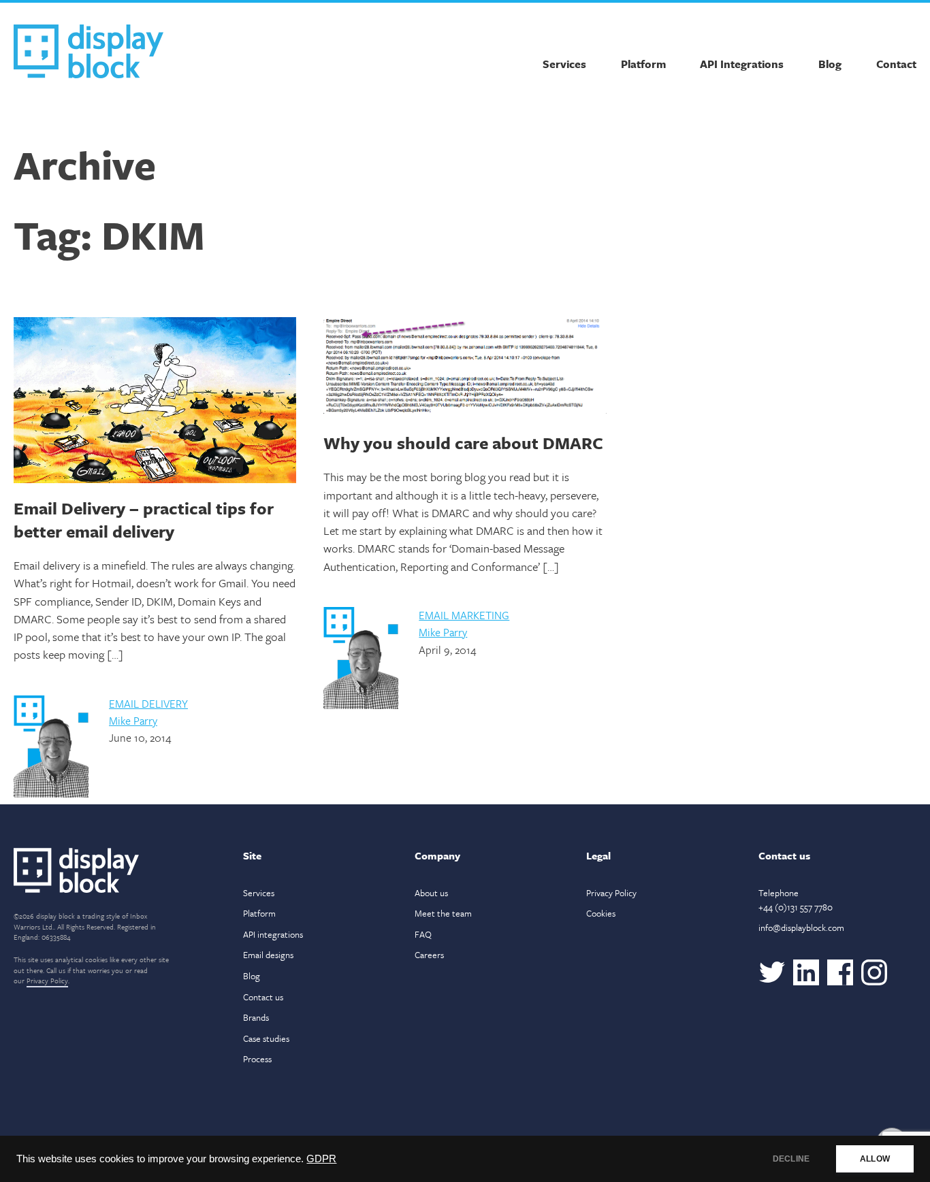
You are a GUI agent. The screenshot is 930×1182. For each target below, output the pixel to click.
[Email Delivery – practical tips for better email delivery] (155, 400)
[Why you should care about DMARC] (464, 367)
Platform (643, 64)
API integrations (273, 934)
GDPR (321, 1158)
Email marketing (464, 615)
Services (564, 64)
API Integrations (742, 64)
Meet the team (443, 913)
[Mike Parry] (51, 794)
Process (257, 1059)
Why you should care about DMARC (463, 443)
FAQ (423, 934)
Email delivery (148, 703)
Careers (429, 955)
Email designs (268, 955)
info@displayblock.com (801, 927)
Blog (829, 64)
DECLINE (791, 1159)
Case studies (266, 1038)
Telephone (795, 900)
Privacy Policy (47, 980)
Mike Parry (133, 720)
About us (431, 893)
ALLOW (875, 1159)
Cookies (600, 913)
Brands (256, 1017)
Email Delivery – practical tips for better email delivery (144, 519)
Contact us (263, 997)
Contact (896, 64)
